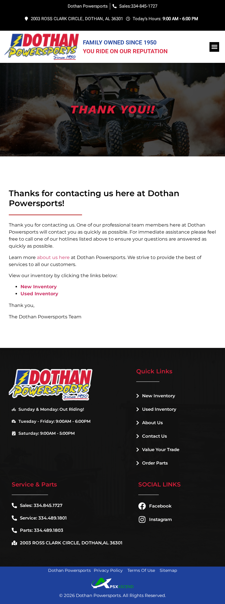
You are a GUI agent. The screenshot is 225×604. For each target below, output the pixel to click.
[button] (214, 47)
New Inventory (158, 395)
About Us (152, 422)
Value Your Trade (160, 449)
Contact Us (154, 436)
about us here (53, 257)
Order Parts (155, 463)
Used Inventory (159, 409)
